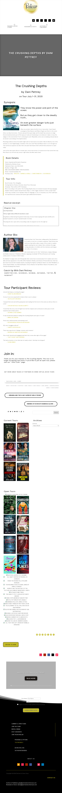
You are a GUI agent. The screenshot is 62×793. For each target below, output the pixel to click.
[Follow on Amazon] (33, 20)
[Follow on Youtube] (41, 20)
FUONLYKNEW (12, 342)
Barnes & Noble (25, 173)
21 (38, 685)
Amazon (16, 173)
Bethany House (13, 385)
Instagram (41, 273)
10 (23, 685)
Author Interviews (21, 750)
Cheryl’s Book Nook (14, 327)
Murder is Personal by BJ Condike (30, 673)
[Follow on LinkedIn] (42, 764)
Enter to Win (10, 644)
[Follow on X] (49, 20)
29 (49, 685)
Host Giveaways (17, 732)
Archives (35, 423)
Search (56, 412)
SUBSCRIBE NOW (31, 710)
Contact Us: (51, 778)
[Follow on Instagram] (37, 20)
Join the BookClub (17, 734)
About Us (31, 759)
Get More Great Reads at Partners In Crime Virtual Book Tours (29, 372)
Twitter (50, 273)
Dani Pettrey (20, 385)
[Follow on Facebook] (45, 20)
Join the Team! (16, 726)
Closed (19, 381)
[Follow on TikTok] (53, 20)
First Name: (25, 698)
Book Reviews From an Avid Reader (18, 322)
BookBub (32, 273)
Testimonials (19, 742)
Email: (24, 701)
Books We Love (19, 748)
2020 (15, 381)
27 (46, 685)
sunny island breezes (14, 294)
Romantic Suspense (55, 387)
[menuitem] (47, 26)
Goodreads (47, 173)
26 (45, 685)
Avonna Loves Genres (14, 312)
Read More (31, 678)
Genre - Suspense (45, 385)
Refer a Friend (16, 729)
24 (42, 685)
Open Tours (16, 362)
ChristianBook (36, 173)
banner (7, 385)
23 (41, 685)
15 (30, 685)
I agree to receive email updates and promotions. (31, 704)
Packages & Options (21, 740)
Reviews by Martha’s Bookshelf (18, 332)
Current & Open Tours (19, 724)
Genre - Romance (36, 385)
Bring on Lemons (13, 317)
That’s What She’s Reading (16, 337)
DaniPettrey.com (10, 273)
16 (31, 685)
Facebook (7, 275)
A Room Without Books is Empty (18, 306)
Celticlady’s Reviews (14, 299)
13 (27, 685)
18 (34, 685)
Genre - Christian (28, 385)
